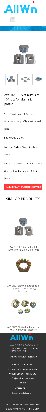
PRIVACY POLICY (18, 356)
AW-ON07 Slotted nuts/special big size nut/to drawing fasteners (23, 288)
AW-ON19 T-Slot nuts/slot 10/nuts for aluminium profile (23, 248)
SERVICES (28, 404)
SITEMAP (32, 356)
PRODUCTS (17, 404)
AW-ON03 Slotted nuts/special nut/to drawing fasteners (23, 328)
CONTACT (37, 404)
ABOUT (8, 404)
